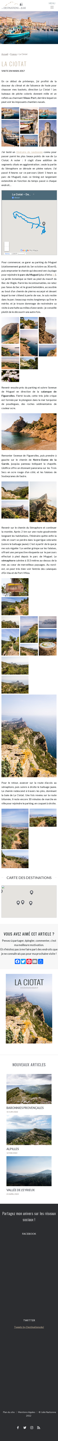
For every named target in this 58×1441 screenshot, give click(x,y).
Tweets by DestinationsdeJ (29, 1326)
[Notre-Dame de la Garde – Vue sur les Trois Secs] (15, 510)
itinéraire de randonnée (29, 151)
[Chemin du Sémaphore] (15, 587)
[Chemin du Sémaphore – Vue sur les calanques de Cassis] (29, 630)
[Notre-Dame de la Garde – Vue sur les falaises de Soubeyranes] (15, 490)
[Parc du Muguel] (10, 351)
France (13, 54)
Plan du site (9, 1412)
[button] (18, 902)
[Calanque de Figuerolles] (29, 432)
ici (54, 274)
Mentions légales (26, 1412)
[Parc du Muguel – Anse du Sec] (10, 331)
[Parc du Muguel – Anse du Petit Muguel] (29, 323)
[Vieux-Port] (10, 113)
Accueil (4, 54)
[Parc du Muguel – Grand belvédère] (48, 331)
